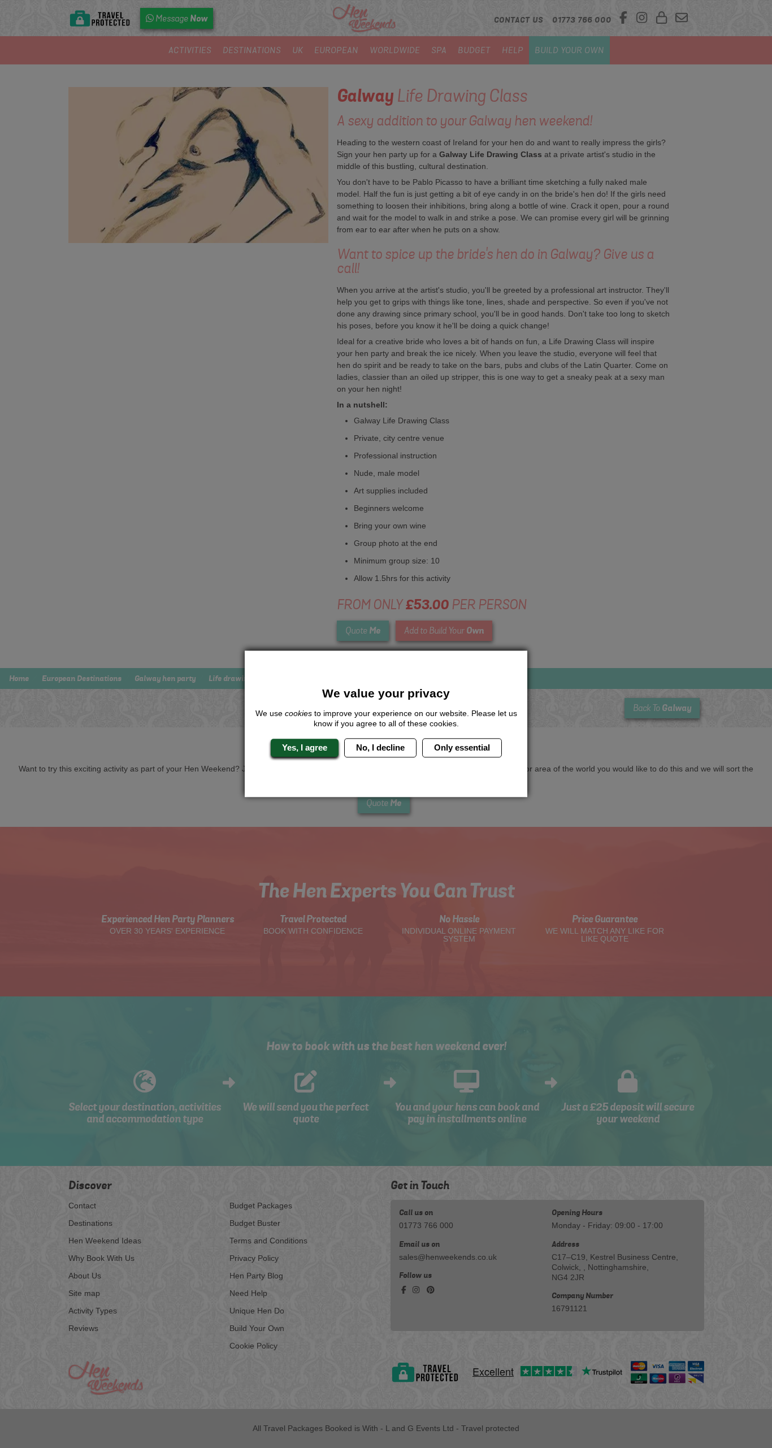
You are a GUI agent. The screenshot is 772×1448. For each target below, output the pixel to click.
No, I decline (380, 747)
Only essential (462, 747)
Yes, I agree (304, 747)
